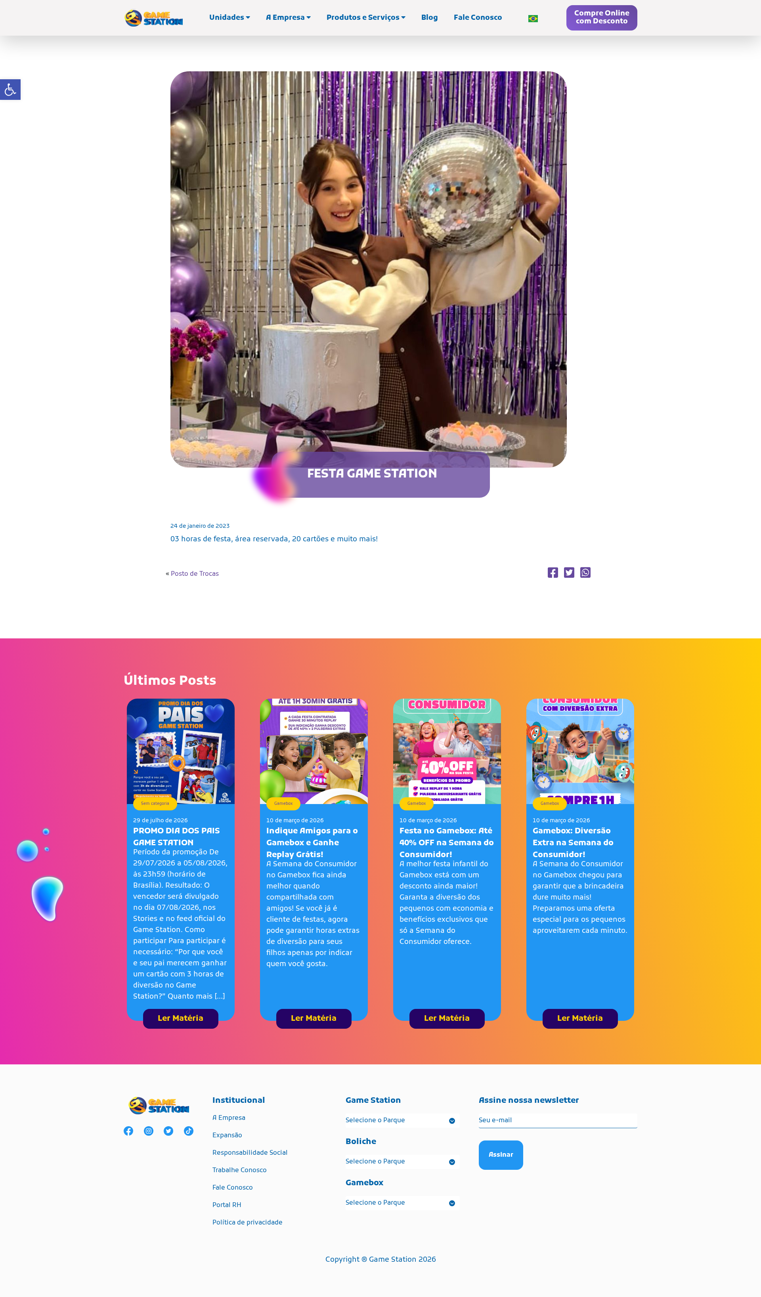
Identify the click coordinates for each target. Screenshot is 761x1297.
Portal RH (226, 1205)
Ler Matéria (180, 1019)
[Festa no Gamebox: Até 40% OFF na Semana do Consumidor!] (447, 752)
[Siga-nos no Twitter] (168, 1131)
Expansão (227, 1136)
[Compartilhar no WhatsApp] (585, 574)
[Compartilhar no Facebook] (553, 574)
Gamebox (283, 803)
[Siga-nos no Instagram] (148, 1131)
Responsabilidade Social (250, 1153)
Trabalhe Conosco (239, 1171)
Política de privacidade (247, 1223)
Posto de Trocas (195, 574)
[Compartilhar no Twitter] (569, 574)
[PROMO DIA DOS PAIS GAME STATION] (181, 752)
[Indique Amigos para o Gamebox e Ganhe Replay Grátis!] (314, 752)
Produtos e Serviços (364, 18)
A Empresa (286, 18)
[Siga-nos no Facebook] (128, 1131)
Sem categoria (155, 803)
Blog (429, 18)
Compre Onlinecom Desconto (601, 17)
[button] (10, 89)
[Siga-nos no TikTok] (188, 1131)
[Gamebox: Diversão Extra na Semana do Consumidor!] (580, 752)
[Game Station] (153, 18)
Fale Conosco (478, 18)
